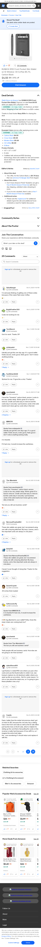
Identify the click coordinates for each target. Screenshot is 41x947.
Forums (11, 15)
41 (6, 65)
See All (36, 794)
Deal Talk (18, 15)
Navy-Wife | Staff (34, 208)
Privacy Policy (6, 936)
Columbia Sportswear (9, 825)
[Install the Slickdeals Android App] (20, 895)
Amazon (30, 784)
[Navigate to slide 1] (14, 58)
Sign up (7, 269)
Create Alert (14, 26)
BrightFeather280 (13, 309)
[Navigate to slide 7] (25, 58)
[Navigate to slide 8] (26, 58)
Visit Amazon (20, 85)
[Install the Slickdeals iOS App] (20, 901)
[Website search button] (33, 5)
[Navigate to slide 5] (21, 58)
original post (22, 199)
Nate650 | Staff (34, 168)
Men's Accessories (13, 784)
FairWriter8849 (12, 374)
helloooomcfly (11, 604)
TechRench (10, 329)
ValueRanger (11, 288)
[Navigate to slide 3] (18, 58)
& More (6, 145)
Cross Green (8, 138)
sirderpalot (10, 347)
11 (22, 829)
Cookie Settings (13, 942)
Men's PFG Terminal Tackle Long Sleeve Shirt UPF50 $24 (9, 815)
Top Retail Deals (24, 11)
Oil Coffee (7, 143)
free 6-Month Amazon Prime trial (18, 185)
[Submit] (4, 262)
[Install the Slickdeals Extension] (20, 889)
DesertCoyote (11, 586)
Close (28, 942)
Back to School (11, 11)
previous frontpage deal (21, 178)
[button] (9, 65)
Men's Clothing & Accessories (13, 778)
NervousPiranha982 (13, 522)
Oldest (25, 256)
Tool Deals (35, 11)
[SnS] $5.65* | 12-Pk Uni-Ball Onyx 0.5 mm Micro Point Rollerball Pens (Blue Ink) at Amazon (10, 860)
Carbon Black (9, 135)
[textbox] (18, 243)
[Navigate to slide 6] (23, 58)
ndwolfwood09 (12, 665)
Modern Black (9, 140)
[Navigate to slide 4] (19, 58)
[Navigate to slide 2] (16, 58)
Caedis (9, 715)
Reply (13, 302)
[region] (20, 937)
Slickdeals (4, 15)
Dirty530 (9, 549)
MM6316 (9, 421)
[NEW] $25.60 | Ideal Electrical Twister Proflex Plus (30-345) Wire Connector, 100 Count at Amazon (27, 860)
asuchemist (10, 392)
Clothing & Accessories (13, 772)
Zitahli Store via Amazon (10, 100)
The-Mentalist (11, 480)
